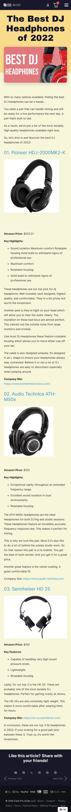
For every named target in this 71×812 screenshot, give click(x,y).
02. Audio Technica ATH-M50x (30, 396)
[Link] (48, 5)
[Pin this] (47, 772)
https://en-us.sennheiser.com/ (42, 718)
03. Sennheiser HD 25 (27, 589)
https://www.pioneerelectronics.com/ (27, 383)
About (40, 801)
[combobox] (63, 809)
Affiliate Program (49, 805)
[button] (66, 5)
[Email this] (16, 772)
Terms (17, 805)
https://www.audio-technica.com (43, 578)
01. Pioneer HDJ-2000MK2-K (34, 152)
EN (64, 809)
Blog (63, 805)
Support (51, 801)
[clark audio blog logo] (12, 5)
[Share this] (24, 772)
